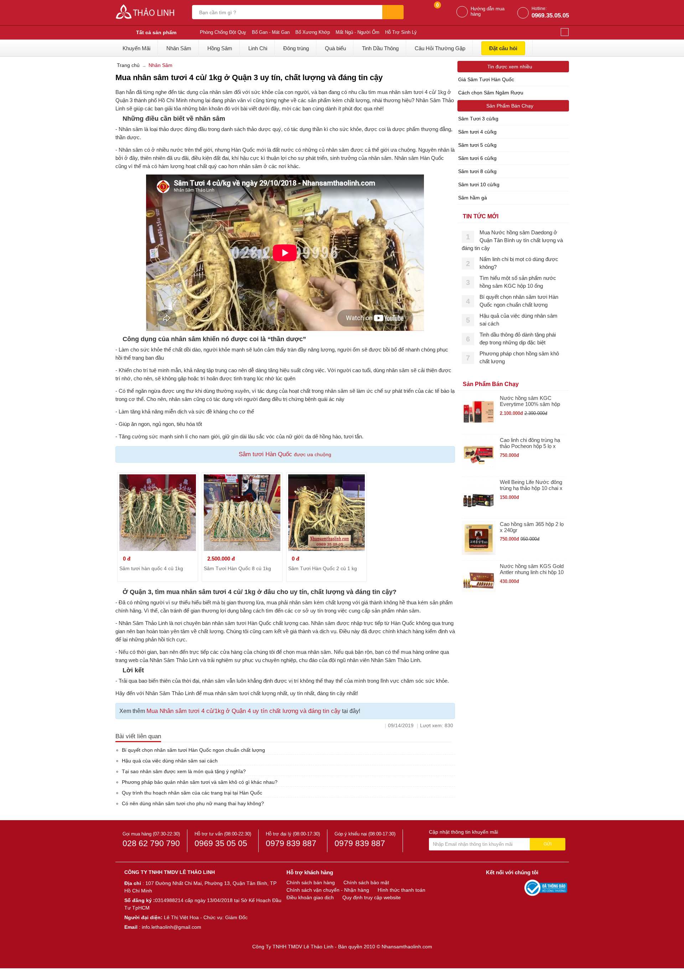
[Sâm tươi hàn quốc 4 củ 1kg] (157, 512)
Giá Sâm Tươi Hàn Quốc (486, 79)
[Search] (393, 12)
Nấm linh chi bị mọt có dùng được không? (519, 263)
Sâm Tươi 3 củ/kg (478, 118)
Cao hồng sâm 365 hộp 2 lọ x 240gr (532, 527)
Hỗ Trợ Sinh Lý (401, 32)
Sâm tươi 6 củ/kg (477, 158)
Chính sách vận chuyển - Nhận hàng (327, 890)
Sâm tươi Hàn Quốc (266, 454)
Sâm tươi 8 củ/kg (477, 171)
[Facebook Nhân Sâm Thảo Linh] (492, 887)
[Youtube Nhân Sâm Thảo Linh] (505, 887)
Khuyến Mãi (136, 48)
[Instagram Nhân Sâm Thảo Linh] (517, 887)
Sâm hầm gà (472, 197)
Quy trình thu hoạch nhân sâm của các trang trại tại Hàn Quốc (192, 793)
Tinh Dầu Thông (380, 48)
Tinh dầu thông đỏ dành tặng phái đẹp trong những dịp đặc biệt (518, 338)
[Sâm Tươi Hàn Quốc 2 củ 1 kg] (326, 512)
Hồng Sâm (219, 48)
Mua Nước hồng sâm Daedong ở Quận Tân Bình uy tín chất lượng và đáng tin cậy (512, 240)
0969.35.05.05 (550, 15)
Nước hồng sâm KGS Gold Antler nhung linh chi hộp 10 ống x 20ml (532, 569)
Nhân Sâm (178, 48)
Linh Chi (257, 48)
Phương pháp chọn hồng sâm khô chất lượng (519, 357)
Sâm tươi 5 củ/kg (477, 145)
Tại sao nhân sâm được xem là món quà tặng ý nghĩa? (184, 771)
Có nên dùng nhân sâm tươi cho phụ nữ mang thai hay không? (193, 803)
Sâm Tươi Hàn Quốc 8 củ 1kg (237, 568)
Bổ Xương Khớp (312, 32)
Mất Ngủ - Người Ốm (357, 32)
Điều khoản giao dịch (310, 897)
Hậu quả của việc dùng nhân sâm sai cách (170, 761)
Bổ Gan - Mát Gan (271, 32)
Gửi (547, 844)
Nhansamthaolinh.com (407, 946)
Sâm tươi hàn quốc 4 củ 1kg (151, 568)
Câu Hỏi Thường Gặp (440, 48)
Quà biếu (335, 48)
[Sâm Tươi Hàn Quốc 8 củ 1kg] (242, 512)
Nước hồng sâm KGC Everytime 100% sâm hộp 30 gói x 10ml (530, 401)
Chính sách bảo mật (366, 882)
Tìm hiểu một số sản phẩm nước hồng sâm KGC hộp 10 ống (518, 282)
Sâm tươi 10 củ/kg (478, 184)
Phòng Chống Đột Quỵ (223, 32)
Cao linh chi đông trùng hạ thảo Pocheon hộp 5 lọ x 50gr (530, 443)
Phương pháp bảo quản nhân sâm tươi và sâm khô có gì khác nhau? (200, 782)
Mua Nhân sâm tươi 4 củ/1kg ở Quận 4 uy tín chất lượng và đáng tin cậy (243, 711)
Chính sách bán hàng (310, 882)
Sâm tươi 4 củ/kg (477, 132)
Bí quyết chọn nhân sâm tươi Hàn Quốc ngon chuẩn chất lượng (193, 750)
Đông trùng (296, 48)
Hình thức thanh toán (401, 890)
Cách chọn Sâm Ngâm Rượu (490, 92)
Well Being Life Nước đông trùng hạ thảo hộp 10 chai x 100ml (531, 485)
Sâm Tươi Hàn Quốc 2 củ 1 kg (322, 568)
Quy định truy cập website (371, 897)
